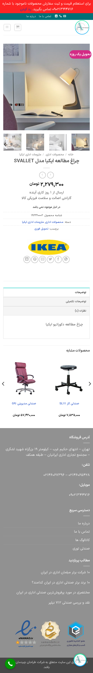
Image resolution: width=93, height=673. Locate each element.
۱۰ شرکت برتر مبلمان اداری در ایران (65, 572)
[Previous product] (42, 175)
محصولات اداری (55, 154)
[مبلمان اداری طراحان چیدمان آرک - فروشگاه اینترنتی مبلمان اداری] (76, 27)
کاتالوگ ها (82, 540)
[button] (17, 27)
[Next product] (50, 175)
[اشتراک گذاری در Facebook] (58, 259)
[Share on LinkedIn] (26, 259)
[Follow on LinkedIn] (56, 16)
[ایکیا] (68, 247)
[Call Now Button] (10, 664)
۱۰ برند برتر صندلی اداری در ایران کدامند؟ (61, 582)
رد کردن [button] (25, 9)
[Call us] (60, 16)
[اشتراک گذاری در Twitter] (50, 259)
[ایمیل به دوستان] (42, 259)
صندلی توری (81, 548)
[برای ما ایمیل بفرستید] (64, 16)
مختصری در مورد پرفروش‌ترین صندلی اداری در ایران (53, 592)
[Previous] (83, 87)
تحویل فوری (41, 229)
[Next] (7, 87)
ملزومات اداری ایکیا (30, 154)
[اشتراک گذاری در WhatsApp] (66, 259)
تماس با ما (45, 16)
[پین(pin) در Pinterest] (34, 259)
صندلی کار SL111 (69, 404)
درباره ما (31, 16)
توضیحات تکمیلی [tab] (76, 301)
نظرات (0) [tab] (80, 311)
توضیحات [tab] (80, 292)
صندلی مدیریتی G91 (24, 404)
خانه (71, 154)
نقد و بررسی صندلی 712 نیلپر (69, 602)
